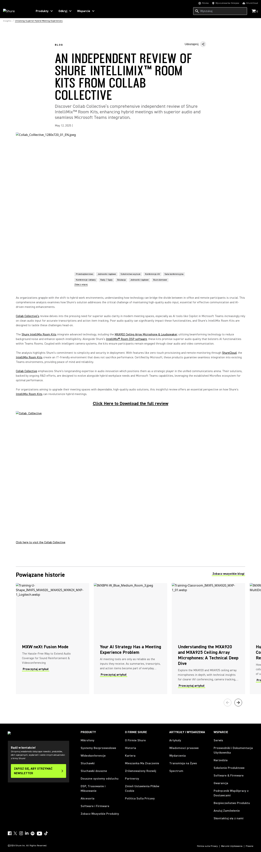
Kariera (130, 756)
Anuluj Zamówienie (227, 811)
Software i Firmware (95, 806)
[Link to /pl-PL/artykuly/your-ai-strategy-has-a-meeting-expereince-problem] (130, 638)
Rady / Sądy (106, 279)
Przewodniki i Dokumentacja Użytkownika (233, 750)
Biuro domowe (160, 279)
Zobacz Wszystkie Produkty (100, 814)
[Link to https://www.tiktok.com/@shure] (46, 833)
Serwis (218, 740)
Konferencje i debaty (86, 279)
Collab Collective (26, 371)
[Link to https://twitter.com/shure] (15, 833)
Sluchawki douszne (94, 771)
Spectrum (176, 771)
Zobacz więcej (81, 284)
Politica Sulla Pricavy (140, 798)
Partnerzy (132, 779)
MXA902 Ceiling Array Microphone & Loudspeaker (146, 334)
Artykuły (175, 740)
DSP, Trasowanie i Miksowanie (93, 788)
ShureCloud (229, 353)
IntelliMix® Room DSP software (126, 339)
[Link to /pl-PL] (15, 11)
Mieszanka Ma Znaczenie (142, 763)
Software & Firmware (229, 775)
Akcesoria (87, 798)
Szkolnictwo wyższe (130, 274)
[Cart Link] (254, 11)
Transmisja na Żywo (183, 763)
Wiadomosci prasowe (184, 748)
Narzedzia (221, 760)
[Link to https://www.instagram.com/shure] (21, 833)
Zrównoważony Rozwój (140, 771)
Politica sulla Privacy (207, 846)
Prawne (249, 846)
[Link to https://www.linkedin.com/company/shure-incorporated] (27, 833)
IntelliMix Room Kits (29, 357)
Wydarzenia (177, 756)
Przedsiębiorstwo (84, 274)
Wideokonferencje (93, 756)
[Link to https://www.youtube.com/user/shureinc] (39, 833)
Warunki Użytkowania (231, 846)
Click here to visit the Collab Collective (40, 542)
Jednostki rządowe (107, 274)
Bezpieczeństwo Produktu (232, 803)
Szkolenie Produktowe (229, 768)
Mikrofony (87, 740)
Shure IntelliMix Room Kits (39, 334)
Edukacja (121, 279)
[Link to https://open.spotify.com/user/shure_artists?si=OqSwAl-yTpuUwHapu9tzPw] (33, 833)
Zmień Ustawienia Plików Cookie (142, 788)
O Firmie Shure (135, 740)
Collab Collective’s (27, 316)
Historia (130, 748)
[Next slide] (238, 702)
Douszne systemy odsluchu (99, 779)
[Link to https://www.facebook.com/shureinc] (9, 833)
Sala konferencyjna (174, 274)
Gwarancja (221, 783)
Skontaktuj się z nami (228, 818)
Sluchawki (88, 763)
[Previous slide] (227, 702)
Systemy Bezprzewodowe (98, 748)
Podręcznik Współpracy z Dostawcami (231, 793)
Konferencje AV (152, 274)
